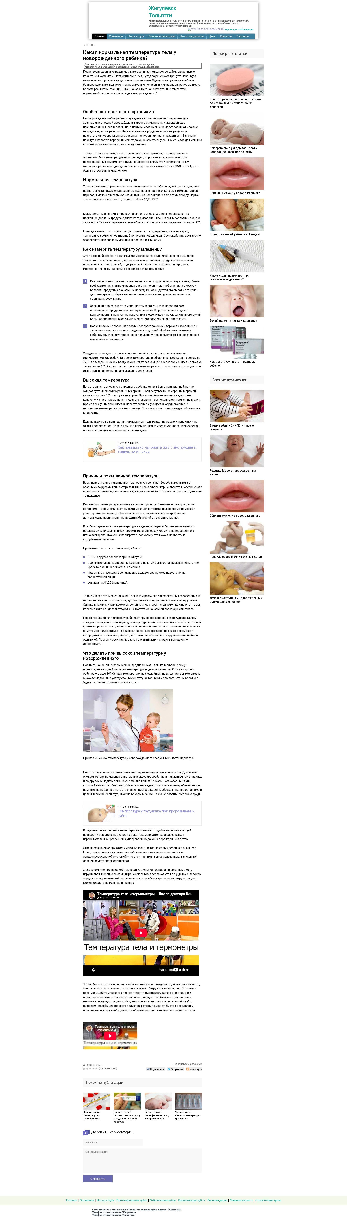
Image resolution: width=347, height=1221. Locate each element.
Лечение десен (217, 1200)
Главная (99, 36)
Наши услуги (136, 36)
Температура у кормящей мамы (92, 1117)
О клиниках (116, 36)
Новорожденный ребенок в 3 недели (235, 234)
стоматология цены (268, 1200)
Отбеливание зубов (163, 1200)
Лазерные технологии (161, 36)
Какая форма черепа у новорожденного (157, 1117)
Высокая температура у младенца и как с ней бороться (127, 1118)
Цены (212, 36)
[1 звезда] (84, 1069)
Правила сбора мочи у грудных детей (236, 556)
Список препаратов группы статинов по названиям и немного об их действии (236, 103)
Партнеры (242, 36)
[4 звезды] (93, 1069)
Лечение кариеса (241, 1200)
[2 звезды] (87, 1069)
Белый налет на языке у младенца (233, 320)
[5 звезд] (96, 1069)
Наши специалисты (192, 36)
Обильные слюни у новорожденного (235, 193)
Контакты (226, 36)
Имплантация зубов (191, 1200)
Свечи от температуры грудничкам (188, 1117)
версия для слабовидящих (239, 29)
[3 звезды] (90, 1069)
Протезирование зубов (131, 1200)
